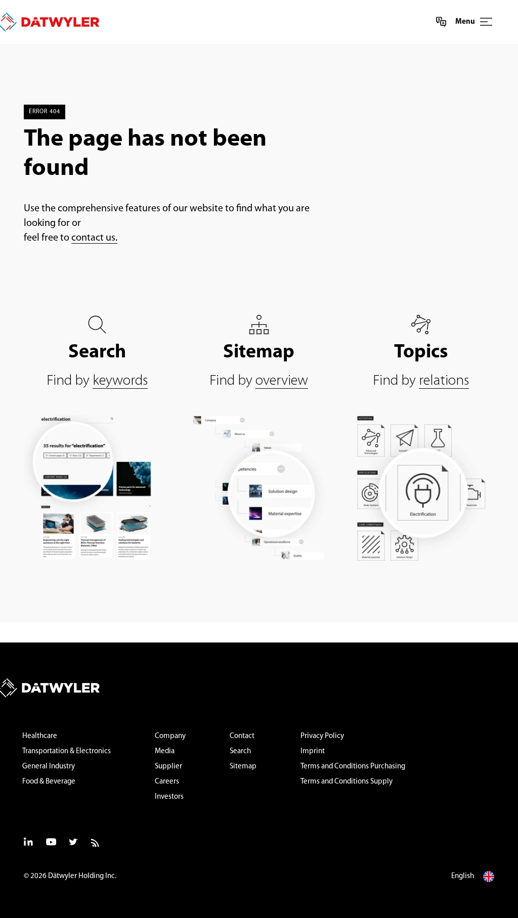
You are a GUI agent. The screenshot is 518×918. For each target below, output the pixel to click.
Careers (167, 782)
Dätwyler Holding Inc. (82, 876)
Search (240, 751)
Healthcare (39, 736)
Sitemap (243, 766)
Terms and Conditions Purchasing (352, 766)
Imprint (312, 751)
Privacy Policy (322, 736)
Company (170, 736)
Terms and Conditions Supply (346, 782)
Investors (169, 797)
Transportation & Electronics (66, 751)
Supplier (168, 766)
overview (281, 381)
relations (444, 381)
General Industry (48, 766)
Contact (242, 736)
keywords (120, 381)
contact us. (94, 238)
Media (165, 751)
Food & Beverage (48, 782)
